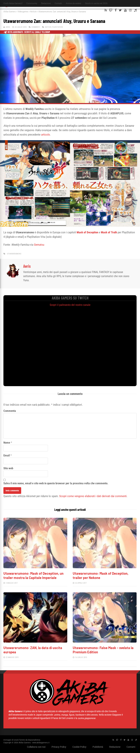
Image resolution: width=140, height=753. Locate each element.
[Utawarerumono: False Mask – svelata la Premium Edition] (105, 641)
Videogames (23, 11)
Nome (6, 442)
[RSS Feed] (105, 10)
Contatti (58, 3)
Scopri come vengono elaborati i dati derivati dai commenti (93, 496)
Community (31, 3)
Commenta (9, 410)
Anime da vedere (73, 3)
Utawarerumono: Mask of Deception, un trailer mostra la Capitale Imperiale (33, 575)
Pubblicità (98, 746)
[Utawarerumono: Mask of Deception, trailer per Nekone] (105, 567)
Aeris (8, 27)
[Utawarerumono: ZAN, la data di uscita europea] (35, 641)
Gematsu (39, 244)
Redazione (46, 3)
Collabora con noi (36, 746)
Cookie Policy (79, 746)
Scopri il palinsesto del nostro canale (70, 304)
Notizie (33, 11)
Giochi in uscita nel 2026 (96, 3)
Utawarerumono (14, 254)
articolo (45, 134)
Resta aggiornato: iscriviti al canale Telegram (29, 32)
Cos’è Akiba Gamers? (12, 3)
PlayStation (57, 27)
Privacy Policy (59, 746)
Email (6, 455)
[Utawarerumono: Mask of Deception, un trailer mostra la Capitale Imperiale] (35, 567)
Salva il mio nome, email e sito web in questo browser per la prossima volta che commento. (55, 483)
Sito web (8, 468)
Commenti (35, 27)
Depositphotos (34, 740)
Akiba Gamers (9, 11)
